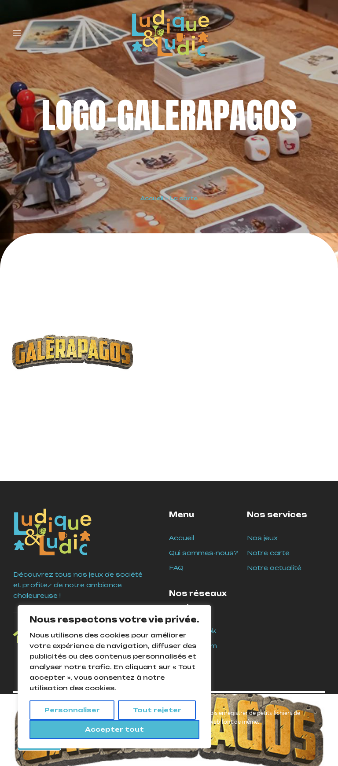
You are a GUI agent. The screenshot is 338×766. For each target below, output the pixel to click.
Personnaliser (72, 710)
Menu (181, 514)
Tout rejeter (157, 710)
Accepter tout (114, 729)
